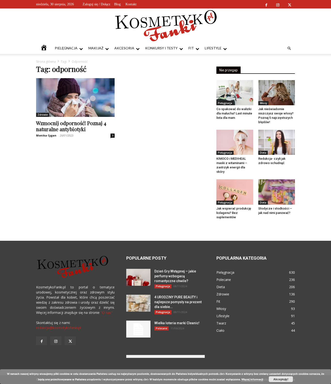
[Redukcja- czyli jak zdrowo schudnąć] (276, 142)
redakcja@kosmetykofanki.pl (58, 327)
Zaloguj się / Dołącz (96, 4)
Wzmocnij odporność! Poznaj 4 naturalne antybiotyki (71, 126)
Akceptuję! (280, 379)
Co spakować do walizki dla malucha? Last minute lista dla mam (234, 113)
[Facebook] (266, 4)
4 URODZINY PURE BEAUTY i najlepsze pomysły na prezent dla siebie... (178, 302)
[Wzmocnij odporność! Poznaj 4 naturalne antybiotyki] (75, 97)
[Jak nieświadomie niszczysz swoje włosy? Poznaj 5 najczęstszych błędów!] (276, 92)
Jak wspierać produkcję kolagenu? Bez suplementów (233, 213)
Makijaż (95, 48)
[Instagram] (277, 4)
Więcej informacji (252, 379)
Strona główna (46, 62)
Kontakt (131, 4)
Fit (191, 48)
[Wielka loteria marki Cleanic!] (138, 329)
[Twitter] (289, 4)
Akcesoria (124, 48)
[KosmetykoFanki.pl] (166, 25)
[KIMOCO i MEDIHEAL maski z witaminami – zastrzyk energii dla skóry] (234, 142)
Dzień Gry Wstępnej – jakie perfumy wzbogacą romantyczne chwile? (175, 276)
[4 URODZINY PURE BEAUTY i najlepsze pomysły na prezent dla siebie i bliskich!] (138, 303)
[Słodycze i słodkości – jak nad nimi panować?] (276, 191)
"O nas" (107, 312)
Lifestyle (213, 48)
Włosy (263, 103)
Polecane (161, 328)
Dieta (263, 152)
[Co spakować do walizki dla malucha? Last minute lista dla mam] (234, 92)
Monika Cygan (46, 135)
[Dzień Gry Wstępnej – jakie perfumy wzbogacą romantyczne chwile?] (138, 277)
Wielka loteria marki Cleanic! (176, 323)
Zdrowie (43, 114)
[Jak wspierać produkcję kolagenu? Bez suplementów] (234, 191)
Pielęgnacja (66, 48)
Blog (117, 4)
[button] (289, 48)
